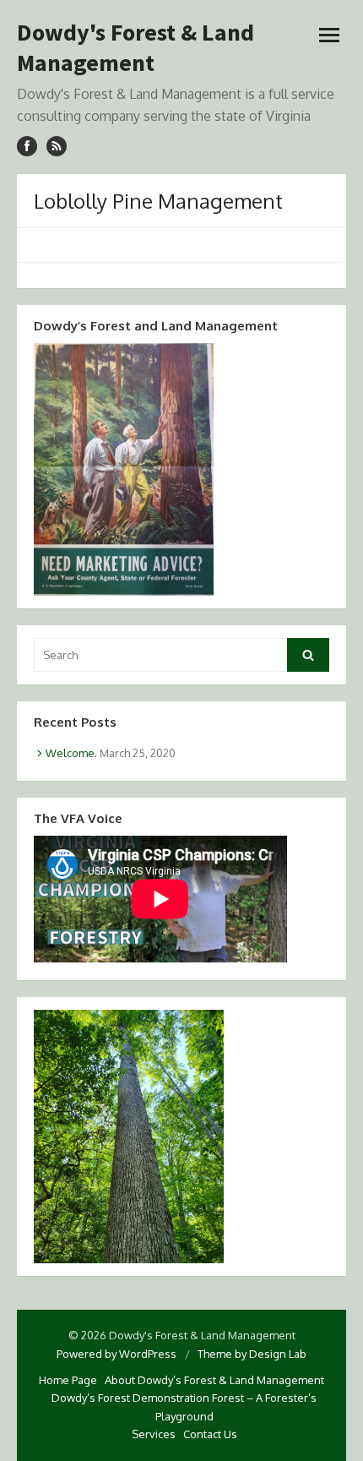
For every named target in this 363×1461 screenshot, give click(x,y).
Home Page (68, 1380)
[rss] (56, 146)
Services (154, 1434)
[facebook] (27, 146)
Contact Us (210, 1434)
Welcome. (71, 753)
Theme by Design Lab (252, 1353)
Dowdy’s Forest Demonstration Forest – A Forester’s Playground (184, 1406)
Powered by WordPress (116, 1353)
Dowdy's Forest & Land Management (135, 47)
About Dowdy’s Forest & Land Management (214, 1380)
